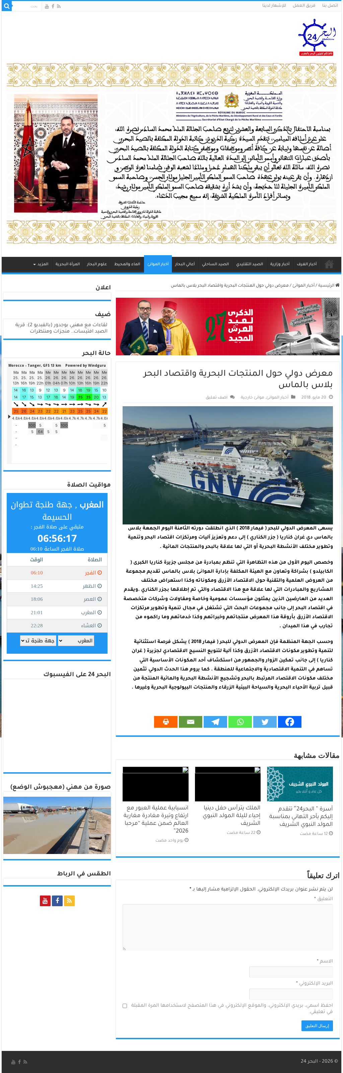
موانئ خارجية (252, 398)
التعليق (323, 899)
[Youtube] (47, 6)
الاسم (325, 961)
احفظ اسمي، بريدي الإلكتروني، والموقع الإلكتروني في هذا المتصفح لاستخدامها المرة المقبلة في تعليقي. (232, 1009)
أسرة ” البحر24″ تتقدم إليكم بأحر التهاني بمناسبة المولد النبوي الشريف (301, 817)
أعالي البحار (185, 265)
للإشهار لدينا (274, 6)
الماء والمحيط (127, 265)
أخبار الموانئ (157, 265)
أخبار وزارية (279, 265)
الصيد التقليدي (249, 265)
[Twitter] (265, 722)
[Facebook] (53, 6)
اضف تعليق (216, 398)
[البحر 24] (317, 36)
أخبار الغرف (307, 265)
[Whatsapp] (240, 722)
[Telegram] (215, 722)
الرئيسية (329, 264)
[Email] (190, 722)
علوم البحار (97, 265)
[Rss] (58, 6)
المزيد (43, 265)
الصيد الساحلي (215, 265)
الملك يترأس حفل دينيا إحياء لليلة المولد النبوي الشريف (232, 816)
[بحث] (7, 6)
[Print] (166, 722)
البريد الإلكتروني (314, 984)
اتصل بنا (330, 6)
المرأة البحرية (68, 265)
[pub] (171, 154)
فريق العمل (304, 6)
